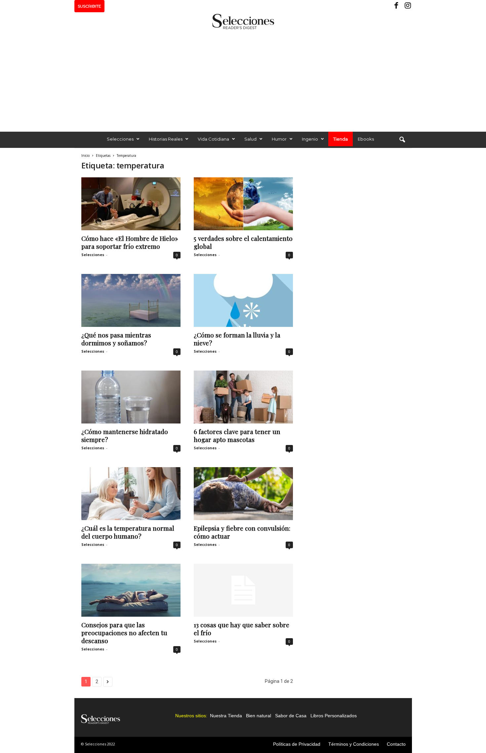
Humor (279, 139)
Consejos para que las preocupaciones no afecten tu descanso (124, 632)
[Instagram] (407, 6)
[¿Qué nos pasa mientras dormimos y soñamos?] (131, 300)
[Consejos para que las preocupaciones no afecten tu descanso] (131, 590)
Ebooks (366, 139)
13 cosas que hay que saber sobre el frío (241, 628)
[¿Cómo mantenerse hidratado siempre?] (131, 397)
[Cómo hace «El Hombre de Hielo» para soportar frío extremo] (131, 203)
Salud (250, 139)
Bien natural (258, 715)
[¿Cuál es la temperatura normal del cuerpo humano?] (131, 493)
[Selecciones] (243, 21)
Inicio (85, 155)
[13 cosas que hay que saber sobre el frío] (243, 590)
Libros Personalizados (333, 715)
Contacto (396, 744)
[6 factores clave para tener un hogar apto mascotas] (243, 397)
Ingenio (310, 139)
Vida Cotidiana (213, 139)
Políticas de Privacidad (296, 744)
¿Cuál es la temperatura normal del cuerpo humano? (127, 532)
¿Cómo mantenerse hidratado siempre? (124, 435)
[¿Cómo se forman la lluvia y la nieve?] (243, 300)
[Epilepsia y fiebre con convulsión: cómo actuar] (243, 493)
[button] (402, 140)
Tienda (340, 139)
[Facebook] (397, 6)
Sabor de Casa (290, 715)
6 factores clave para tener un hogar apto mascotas (237, 435)
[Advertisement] (243, 78)
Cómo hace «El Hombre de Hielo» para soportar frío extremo (129, 242)
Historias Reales (165, 139)
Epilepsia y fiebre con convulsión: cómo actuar (242, 532)
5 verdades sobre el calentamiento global (243, 242)
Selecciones (120, 139)
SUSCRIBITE (89, 6)
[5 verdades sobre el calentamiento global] (243, 203)
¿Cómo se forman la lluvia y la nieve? (237, 339)
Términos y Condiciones (353, 744)
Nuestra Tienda (226, 715)
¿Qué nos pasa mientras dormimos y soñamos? (116, 339)
